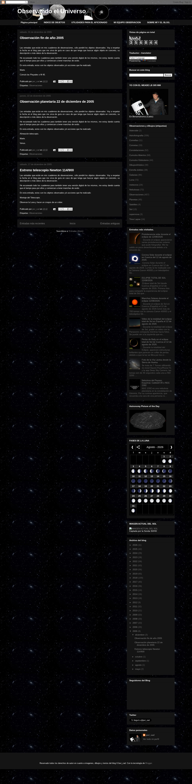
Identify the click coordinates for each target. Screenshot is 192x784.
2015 (135, 590)
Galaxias (133, 175)
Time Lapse (134, 219)
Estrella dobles (136, 170)
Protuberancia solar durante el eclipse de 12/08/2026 (156, 235)
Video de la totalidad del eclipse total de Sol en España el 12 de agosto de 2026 (157, 321)
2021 (135, 565)
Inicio (72, 223)
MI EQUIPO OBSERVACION (127, 22)
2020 (135, 569)
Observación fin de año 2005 (42, 38)
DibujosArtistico (136, 165)
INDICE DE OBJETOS (54, 22)
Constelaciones (136, 150)
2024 (135, 553)
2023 (135, 557)
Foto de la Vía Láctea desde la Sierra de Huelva (156, 361)
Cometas (133, 145)
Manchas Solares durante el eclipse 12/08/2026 (155, 299)
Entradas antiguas (110, 223)
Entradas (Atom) (76, 231)
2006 (135, 627)
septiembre (140, 661)
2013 (135, 598)
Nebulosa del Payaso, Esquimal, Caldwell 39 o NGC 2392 (156, 383)
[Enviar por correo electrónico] (59, 81)
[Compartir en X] (65, 81)
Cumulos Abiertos (137, 155)
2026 (135, 545)
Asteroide (133, 130)
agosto (138, 665)
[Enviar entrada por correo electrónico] (54, 81)
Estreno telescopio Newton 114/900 (47, 170)
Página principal (29, 22)
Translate (151, 61)
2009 (135, 615)
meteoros (133, 185)
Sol (130, 209)
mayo (138, 669)
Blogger (148, 763)
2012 (135, 602)
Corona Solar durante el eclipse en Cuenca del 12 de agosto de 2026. (157, 257)
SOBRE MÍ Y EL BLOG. (158, 22)
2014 (135, 594)
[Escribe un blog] (62, 81)
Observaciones (35, 85)
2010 (135, 610)
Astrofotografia (136, 135)
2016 (135, 586)
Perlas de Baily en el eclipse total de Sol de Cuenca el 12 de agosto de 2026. (157, 342)
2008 (135, 619)
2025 (135, 549)
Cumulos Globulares (139, 160)
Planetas (133, 199)
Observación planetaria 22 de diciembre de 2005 (57, 101)
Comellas (133, 140)
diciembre (140, 635)
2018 (135, 578)
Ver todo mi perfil (151, 739)
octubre (139, 656)
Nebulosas (134, 189)
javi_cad (150, 735)
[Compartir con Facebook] (68, 81)
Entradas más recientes (32, 223)
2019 (135, 573)
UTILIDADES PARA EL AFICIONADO (89, 22)
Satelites (133, 204)
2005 (135, 631)
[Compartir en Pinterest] (71, 81)
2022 (135, 561)
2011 (135, 606)
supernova (134, 214)
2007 (135, 623)
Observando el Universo (51, 11)
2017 (135, 582)
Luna (131, 180)
